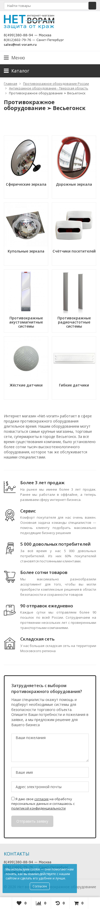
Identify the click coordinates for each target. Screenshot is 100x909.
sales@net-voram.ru (20, 44)
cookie (35, 869)
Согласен (40, 886)
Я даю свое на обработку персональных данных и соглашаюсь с (43, 804)
